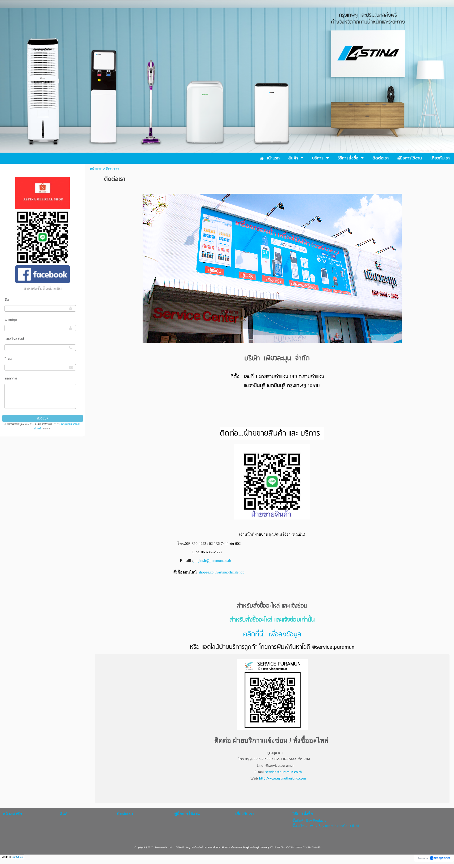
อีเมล (8, 359)
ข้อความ (10, 378)
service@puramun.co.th (283, 772)
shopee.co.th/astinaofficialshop (221, 572)
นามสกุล (10, 319)
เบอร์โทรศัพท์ (14, 339)
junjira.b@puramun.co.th (212, 561)
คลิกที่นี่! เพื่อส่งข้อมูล (272, 634)
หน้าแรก (96, 169)
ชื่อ (6, 300)
